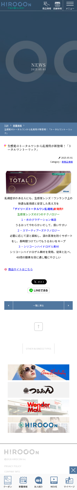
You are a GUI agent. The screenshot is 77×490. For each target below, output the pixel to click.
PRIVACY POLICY (12, 466)
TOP (6, 125)
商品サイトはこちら (20, 269)
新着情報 (17, 125)
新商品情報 (67, 161)
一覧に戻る (38, 305)
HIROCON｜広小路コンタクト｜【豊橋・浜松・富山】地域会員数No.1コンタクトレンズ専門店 (16, 5)
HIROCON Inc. (19, 459)
